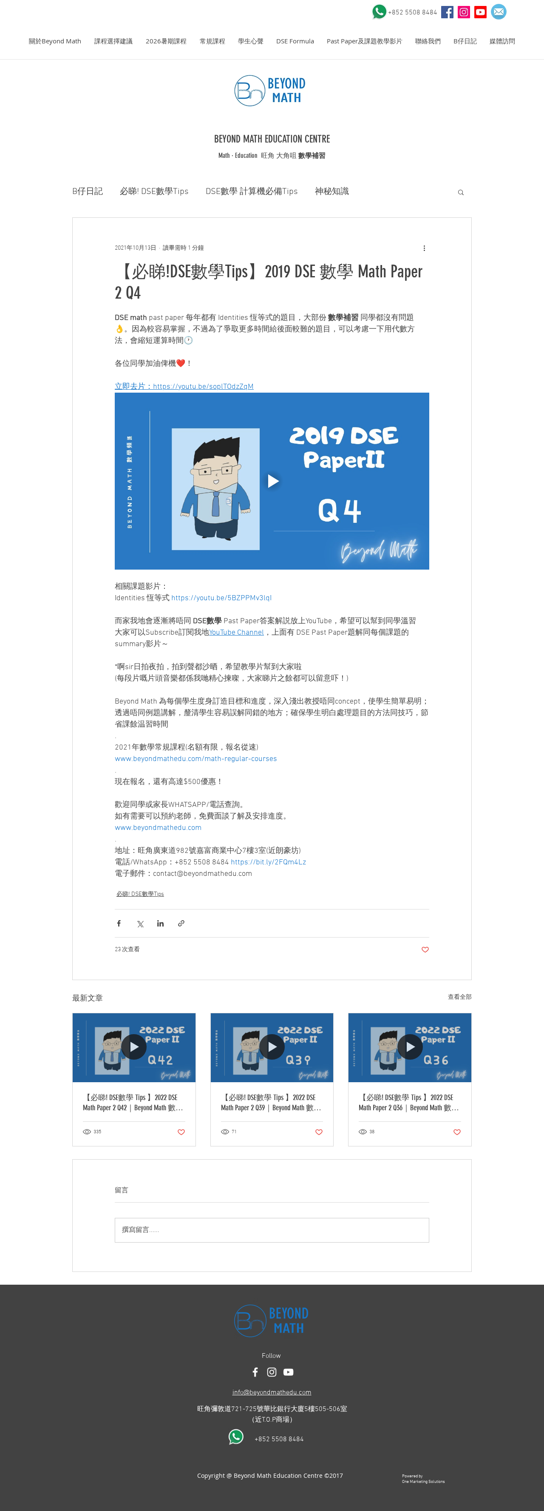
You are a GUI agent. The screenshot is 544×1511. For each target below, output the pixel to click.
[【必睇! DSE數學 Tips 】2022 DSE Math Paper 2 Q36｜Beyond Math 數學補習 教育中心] (409, 1047)
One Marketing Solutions (423, 1482)
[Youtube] (480, 12)
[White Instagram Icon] (272, 1372)
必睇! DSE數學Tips (154, 192)
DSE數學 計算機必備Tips (252, 192)
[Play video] (272, 481)
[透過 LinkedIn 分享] (160, 923)
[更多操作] (424, 248)
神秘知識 (332, 192)
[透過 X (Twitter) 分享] (140, 923)
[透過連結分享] (181, 923)
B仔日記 (87, 192)
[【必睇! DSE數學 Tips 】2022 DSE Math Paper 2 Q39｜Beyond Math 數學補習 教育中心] (272, 1047)
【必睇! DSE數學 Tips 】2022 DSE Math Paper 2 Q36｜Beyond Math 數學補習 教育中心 (409, 1103)
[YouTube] (447, 12)
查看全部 (460, 997)
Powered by (412, 1476)
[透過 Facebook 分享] (119, 923)
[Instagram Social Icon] (464, 12)
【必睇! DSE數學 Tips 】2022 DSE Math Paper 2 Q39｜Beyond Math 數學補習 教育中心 (271, 1103)
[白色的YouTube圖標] (288, 1372)
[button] (55, 41)
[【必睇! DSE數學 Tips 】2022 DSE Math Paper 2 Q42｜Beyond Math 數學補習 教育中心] (134, 1047)
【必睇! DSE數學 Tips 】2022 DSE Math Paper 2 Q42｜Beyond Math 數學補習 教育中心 (133, 1103)
